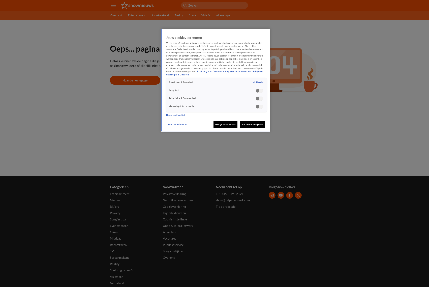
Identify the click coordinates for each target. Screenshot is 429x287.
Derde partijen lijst (175, 115)
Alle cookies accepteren (252, 124)
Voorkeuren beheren (177, 124)
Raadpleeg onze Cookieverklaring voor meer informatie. (224, 71)
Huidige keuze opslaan (225, 124)
